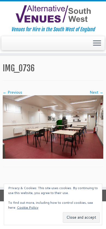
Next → (96, 92)
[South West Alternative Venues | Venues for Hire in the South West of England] (53, 14)
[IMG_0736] (53, 126)
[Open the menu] (97, 43)
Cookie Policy (27, 207)
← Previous (12, 92)
